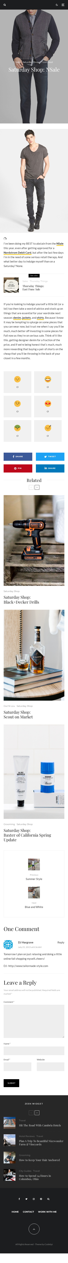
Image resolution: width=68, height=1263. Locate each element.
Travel (22, 1120)
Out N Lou (9, 706)
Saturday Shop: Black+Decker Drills (21, 599)
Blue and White (34, 905)
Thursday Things (39, 281)
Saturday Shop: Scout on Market (18, 714)
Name (7, 1043)
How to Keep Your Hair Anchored (39, 1160)
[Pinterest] (41, 1199)
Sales (18, 62)
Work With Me (47, 1211)
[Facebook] (19, 1199)
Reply (60, 942)
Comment (9, 1002)
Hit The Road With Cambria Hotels (40, 1125)
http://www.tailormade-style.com (28, 965)
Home (15, 1211)
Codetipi (49, 1244)
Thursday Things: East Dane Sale (33, 287)
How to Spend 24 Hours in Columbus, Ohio (35, 1177)
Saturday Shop (31, 62)
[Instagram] (33, 1199)
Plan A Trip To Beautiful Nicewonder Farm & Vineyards (41, 1142)
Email (7, 1059)
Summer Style (34, 877)
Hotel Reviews (27, 1136)
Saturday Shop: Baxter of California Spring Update (27, 835)
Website (41, 1059)
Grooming (9, 824)
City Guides (25, 1171)
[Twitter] (26, 1199)
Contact (28, 1211)
